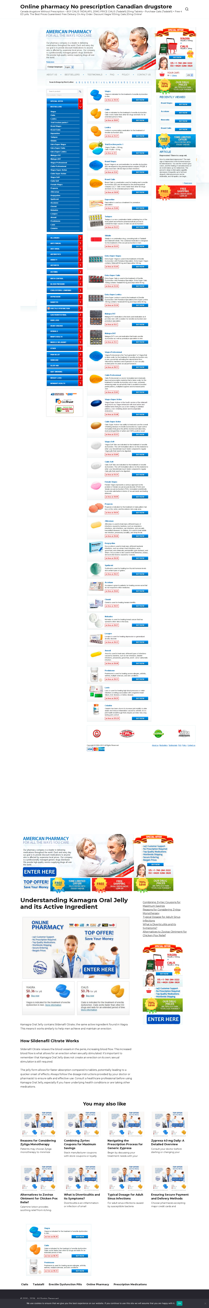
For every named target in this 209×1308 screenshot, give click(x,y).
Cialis (24, 1284)
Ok (179, 1303)
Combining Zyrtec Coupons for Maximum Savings (80, 1144)
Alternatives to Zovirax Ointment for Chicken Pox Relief (39, 1198)
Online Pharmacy (97, 1284)
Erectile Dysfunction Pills (65, 1284)
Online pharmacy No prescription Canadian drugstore (96, 6)
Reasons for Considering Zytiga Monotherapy (38, 1142)
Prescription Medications (130, 1284)
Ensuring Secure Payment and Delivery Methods (170, 1196)
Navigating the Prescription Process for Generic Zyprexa (125, 1144)
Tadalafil (38, 1284)
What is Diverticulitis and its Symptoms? (82, 1196)
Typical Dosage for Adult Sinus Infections (125, 1196)
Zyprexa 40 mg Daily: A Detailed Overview (167, 1142)
